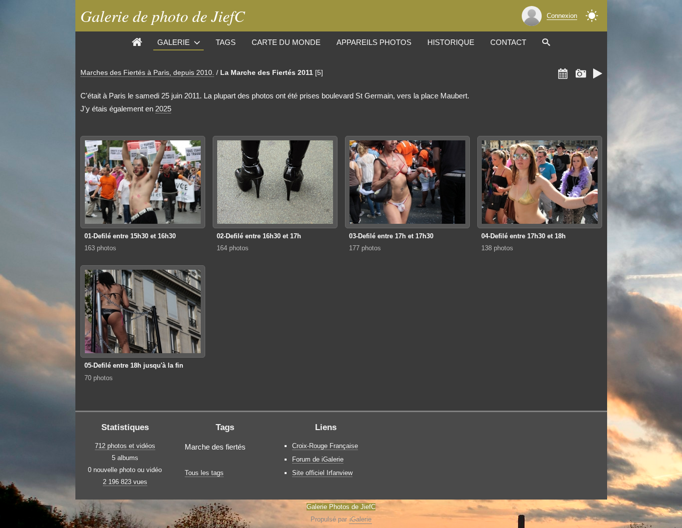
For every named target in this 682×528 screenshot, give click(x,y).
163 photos (100, 248)
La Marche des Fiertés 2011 (266, 72)
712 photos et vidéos (125, 446)
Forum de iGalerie (317, 459)
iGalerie (360, 519)
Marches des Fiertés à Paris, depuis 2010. (147, 72)
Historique (450, 42)
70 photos (98, 378)
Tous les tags (204, 473)
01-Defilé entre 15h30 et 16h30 (130, 236)
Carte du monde (286, 42)
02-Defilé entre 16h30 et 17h (259, 236)
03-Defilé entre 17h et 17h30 (391, 236)
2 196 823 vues (125, 482)
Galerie (173, 42)
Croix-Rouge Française (325, 446)
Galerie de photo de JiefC (162, 15)
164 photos (233, 248)
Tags (226, 42)
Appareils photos (374, 42)
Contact (508, 42)
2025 (163, 108)
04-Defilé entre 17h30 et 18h (523, 236)
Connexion (562, 15)
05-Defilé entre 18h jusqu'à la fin (133, 365)
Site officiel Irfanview (322, 473)
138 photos (497, 248)
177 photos (365, 248)
